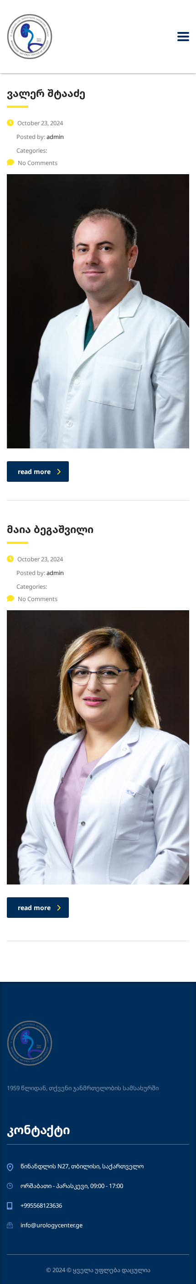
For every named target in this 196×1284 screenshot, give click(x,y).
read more (34, 471)
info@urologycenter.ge (52, 1225)
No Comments (37, 163)
